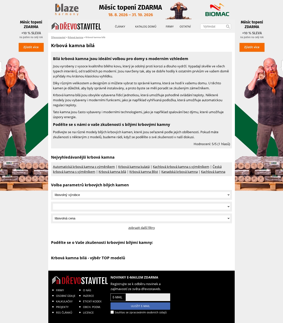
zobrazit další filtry (141, 228)
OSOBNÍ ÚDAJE (65, 296)
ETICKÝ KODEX (92, 301)
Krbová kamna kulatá (134, 166)
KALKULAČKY (64, 301)
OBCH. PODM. (92, 307)
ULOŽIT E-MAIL (140, 306)
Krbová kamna (75, 37)
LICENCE (88, 312)
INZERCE (88, 296)
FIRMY (60, 290)
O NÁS (87, 290)
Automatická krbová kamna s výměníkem (84, 166)
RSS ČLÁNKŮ (64, 312)
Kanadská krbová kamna (179, 171)
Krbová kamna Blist (143, 171)
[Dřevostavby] (76, 26)
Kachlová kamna (213, 171)
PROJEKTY (62, 307)
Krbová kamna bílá (112, 171)
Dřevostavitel (58, 37)
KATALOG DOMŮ (145, 26)
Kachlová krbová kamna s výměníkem (181, 166)
